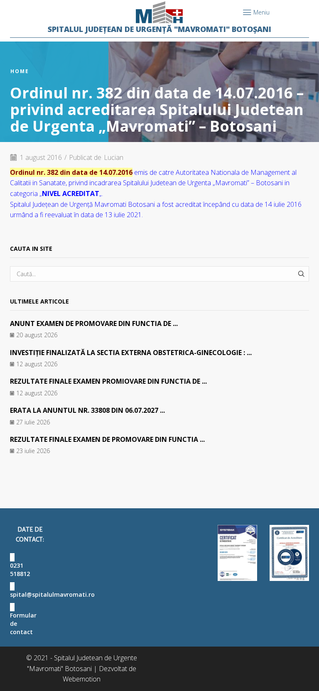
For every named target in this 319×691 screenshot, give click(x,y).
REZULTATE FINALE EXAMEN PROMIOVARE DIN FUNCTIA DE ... (108, 381)
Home (19, 71)
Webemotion (82, 679)
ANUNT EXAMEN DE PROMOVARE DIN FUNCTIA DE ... (94, 323)
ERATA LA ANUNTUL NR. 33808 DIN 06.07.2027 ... (87, 410)
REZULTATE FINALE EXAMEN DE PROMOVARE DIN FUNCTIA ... (107, 439)
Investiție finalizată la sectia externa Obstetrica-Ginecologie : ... (131, 352)
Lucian (113, 157)
